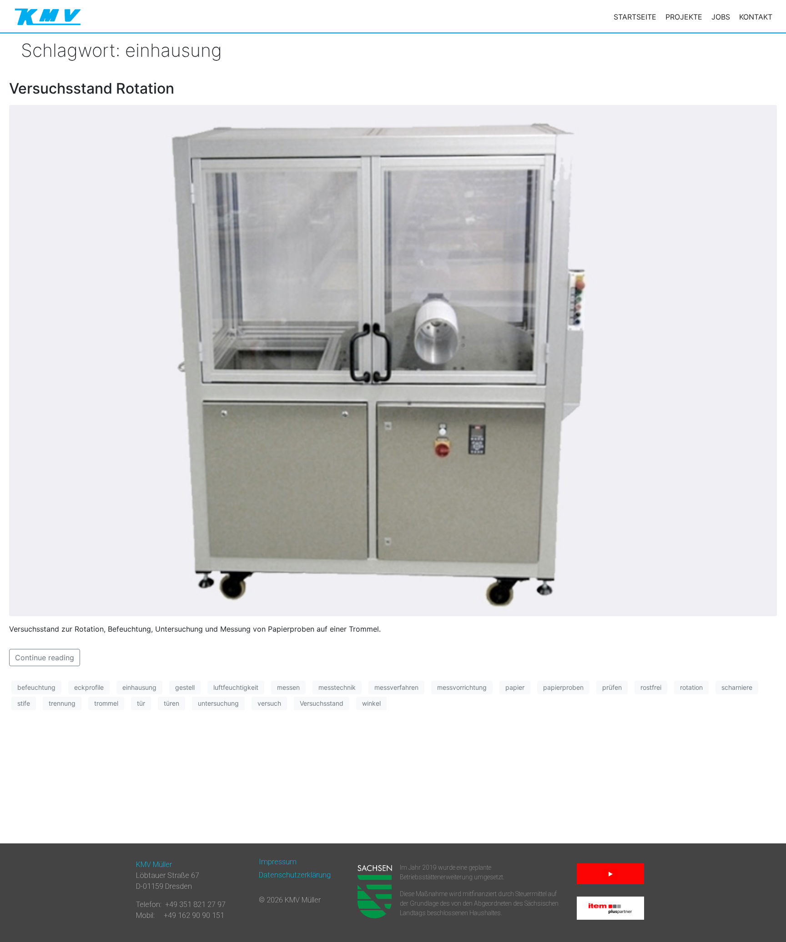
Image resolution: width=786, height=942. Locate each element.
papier (514, 687)
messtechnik (337, 687)
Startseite (635, 16)
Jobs (720, 16)
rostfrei (650, 687)
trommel (106, 703)
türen (171, 703)
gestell (185, 687)
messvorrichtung (462, 687)
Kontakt (755, 16)
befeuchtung (36, 687)
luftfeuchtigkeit (235, 687)
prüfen (612, 687)
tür (141, 703)
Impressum (278, 861)
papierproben (563, 687)
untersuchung (218, 703)
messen (288, 687)
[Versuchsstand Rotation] (393, 359)
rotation (691, 687)
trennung (62, 703)
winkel (371, 703)
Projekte (683, 16)
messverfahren (396, 687)
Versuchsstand (321, 703)
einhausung (139, 687)
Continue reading (44, 657)
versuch (269, 703)
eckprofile (89, 687)
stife (23, 703)
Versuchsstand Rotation (91, 88)
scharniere (736, 687)
